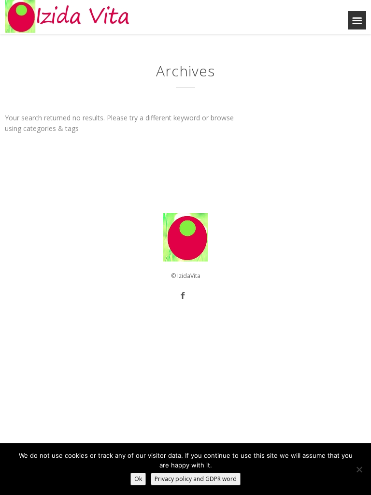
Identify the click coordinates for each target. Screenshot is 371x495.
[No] (359, 469)
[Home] (67, 17)
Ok (138, 479)
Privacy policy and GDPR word (196, 479)
